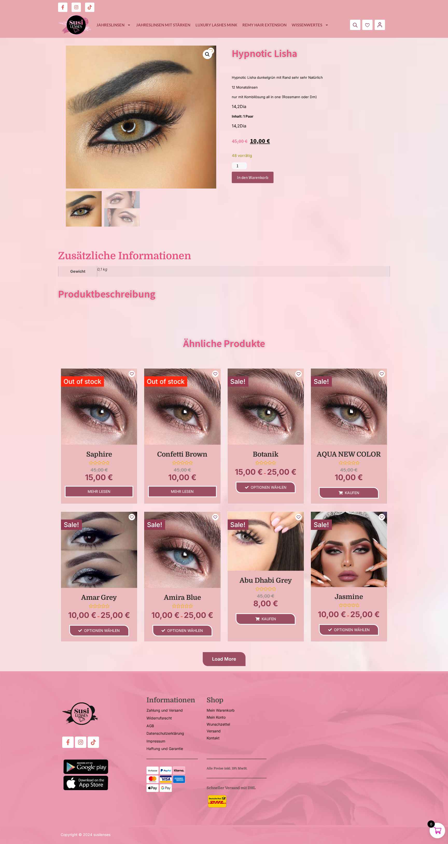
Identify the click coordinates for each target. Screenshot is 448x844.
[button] (207, 54)
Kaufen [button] (352, 492)
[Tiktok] (89, 7)
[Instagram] (76, 7)
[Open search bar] (355, 25)
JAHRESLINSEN (110, 25)
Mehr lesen (99, 491)
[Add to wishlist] (211, 51)
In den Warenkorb (252, 177)
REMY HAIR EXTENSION (264, 25)
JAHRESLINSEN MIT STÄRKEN (163, 25)
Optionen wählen (268, 487)
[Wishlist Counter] (367, 25)
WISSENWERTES (307, 25)
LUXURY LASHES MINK (216, 25)
